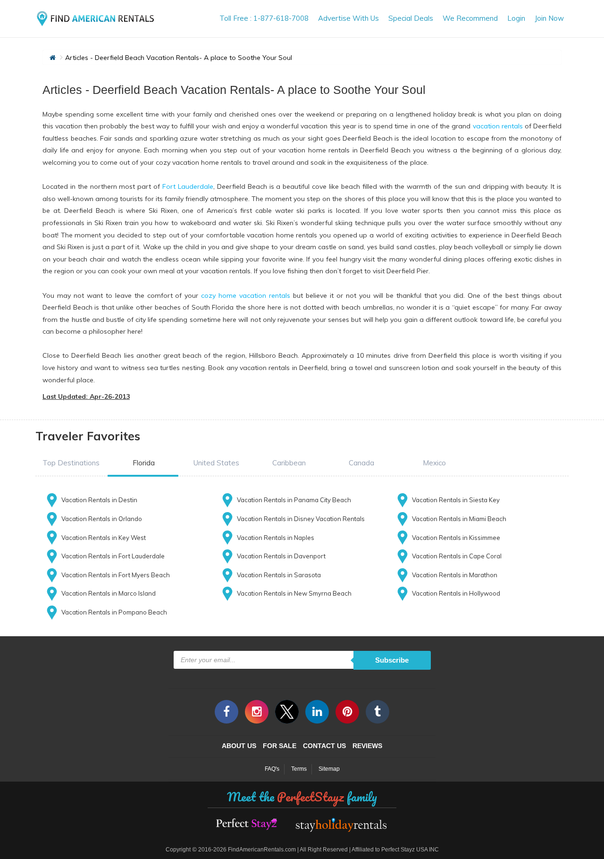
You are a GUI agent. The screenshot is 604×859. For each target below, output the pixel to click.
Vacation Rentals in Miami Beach (459, 518)
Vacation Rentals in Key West (103, 537)
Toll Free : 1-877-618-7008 (264, 18)
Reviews (367, 746)
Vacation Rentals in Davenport (281, 556)
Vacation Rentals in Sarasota (279, 575)
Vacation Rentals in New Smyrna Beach (294, 593)
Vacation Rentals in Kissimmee (456, 537)
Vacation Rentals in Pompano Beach (114, 612)
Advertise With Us (348, 18)
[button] (70, 462)
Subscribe (392, 660)
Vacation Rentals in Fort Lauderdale (113, 556)
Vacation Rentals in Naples (275, 537)
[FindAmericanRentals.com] (96, 16)
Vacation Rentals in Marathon (454, 575)
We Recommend (470, 18)
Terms (299, 769)
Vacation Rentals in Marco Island (108, 593)
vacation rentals (498, 126)
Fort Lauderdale (187, 186)
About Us (239, 746)
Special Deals (410, 18)
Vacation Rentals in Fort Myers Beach (115, 575)
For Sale (279, 746)
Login (516, 18)
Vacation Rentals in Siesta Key (456, 500)
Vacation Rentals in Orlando (101, 518)
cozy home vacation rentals (245, 295)
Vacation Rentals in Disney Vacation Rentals (301, 518)
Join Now (549, 18)
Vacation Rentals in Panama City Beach (294, 500)
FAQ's (272, 769)
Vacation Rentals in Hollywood (456, 593)
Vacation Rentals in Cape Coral (457, 556)
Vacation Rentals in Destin (99, 500)
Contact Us (324, 746)
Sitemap (329, 769)
